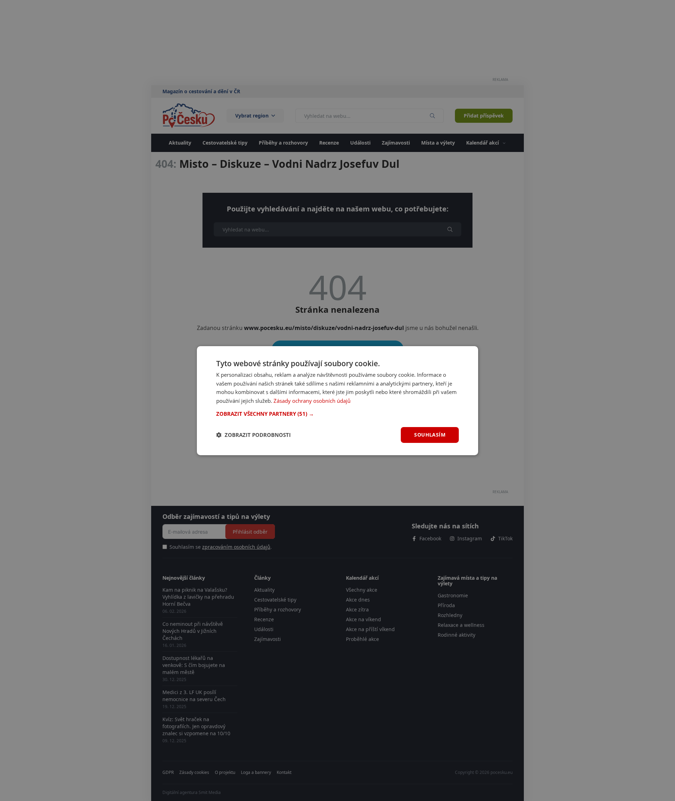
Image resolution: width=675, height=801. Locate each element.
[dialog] (337, 400)
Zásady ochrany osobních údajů (312, 400)
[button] (337, 414)
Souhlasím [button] (429, 434)
